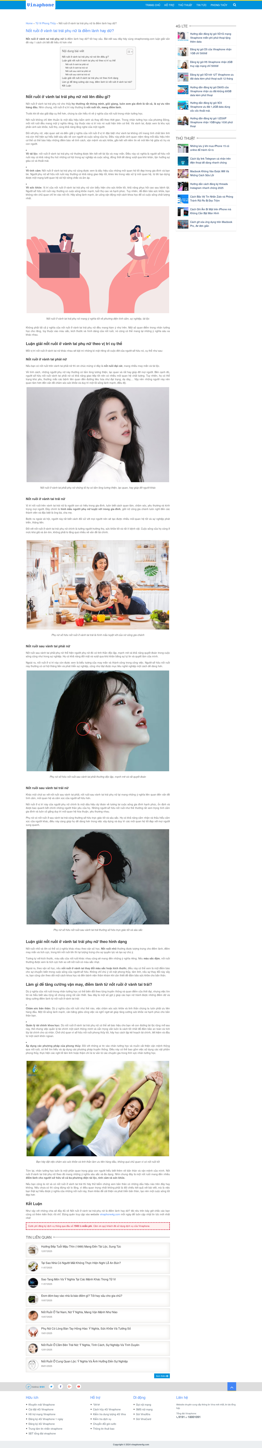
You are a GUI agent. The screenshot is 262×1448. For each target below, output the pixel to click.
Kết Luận (66, 85)
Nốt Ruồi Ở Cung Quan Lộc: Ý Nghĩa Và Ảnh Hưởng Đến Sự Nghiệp (84, 1361)
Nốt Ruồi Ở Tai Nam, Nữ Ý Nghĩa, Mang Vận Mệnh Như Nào (79, 1312)
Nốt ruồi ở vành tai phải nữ (77, 64)
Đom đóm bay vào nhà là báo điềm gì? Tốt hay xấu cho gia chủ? (81, 1296)
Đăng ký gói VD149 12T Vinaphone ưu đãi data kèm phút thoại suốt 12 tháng (212, 76)
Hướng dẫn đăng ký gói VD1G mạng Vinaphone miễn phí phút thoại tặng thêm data (210, 37)
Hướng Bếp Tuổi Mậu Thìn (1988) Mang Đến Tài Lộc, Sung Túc (81, 1246)
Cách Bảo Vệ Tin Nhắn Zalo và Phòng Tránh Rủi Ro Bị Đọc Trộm (211, 198)
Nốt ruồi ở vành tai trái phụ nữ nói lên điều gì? (85, 56)
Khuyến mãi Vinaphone (42, 1404)
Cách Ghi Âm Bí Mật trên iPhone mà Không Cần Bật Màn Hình (210, 211)
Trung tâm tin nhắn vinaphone (45, 1428)
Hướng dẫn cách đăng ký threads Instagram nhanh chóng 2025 (209, 186)
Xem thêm (161, 1375)
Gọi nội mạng (143, 1404)
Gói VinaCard (143, 1419)
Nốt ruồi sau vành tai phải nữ (78, 71)
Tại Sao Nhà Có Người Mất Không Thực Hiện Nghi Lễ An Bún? (81, 1263)
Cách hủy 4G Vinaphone (107, 1409)
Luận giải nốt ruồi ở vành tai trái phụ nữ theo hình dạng (90, 78)
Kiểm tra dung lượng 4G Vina (109, 1414)
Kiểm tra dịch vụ (102, 1419)
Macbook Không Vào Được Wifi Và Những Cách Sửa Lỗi (209, 173)
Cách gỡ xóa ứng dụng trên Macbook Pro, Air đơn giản (211, 224)
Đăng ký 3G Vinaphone (42, 1424)
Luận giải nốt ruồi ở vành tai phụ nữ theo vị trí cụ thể (88, 60)
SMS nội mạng (144, 1409)
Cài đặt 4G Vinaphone (41, 1409)
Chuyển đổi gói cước (104, 1424)
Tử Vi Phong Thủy (45, 23)
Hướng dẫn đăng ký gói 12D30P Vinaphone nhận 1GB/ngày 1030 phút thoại (211, 122)
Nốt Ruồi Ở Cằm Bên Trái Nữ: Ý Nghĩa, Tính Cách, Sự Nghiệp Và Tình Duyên (90, 1345)
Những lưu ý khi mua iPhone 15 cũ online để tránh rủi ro (209, 148)
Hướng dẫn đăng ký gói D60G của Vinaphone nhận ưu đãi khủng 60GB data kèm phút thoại (210, 91)
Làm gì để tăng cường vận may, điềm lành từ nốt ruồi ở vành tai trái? (97, 81)
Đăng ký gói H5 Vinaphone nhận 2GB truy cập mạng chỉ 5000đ (211, 64)
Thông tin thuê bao (103, 1428)
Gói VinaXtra (143, 1414)
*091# (96, 1404)
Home (29, 23)
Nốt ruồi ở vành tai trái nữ (76, 67)
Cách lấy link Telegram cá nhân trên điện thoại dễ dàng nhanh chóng (210, 160)
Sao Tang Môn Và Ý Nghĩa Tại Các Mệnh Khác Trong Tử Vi (78, 1279)
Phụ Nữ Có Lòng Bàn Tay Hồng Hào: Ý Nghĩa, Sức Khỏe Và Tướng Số (86, 1328)
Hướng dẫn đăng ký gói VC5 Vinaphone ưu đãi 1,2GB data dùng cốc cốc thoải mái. (210, 106)
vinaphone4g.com (110, 1214)
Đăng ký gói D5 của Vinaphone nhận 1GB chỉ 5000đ (211, 51)
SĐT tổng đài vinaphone (42, 1433)
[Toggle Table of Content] (128, 52)
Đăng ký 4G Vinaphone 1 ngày (46, 1419)
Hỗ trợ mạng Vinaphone (42, 1414)
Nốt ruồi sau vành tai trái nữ (77, 74)
